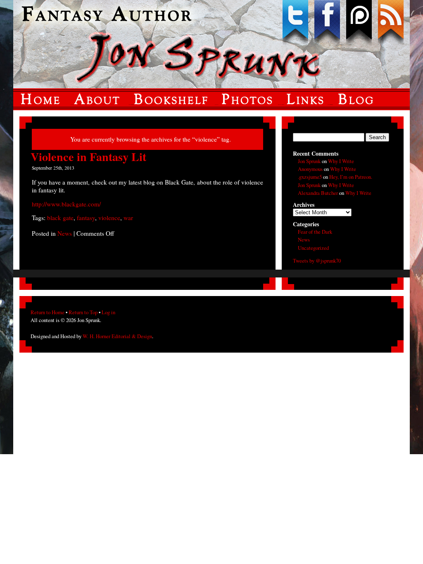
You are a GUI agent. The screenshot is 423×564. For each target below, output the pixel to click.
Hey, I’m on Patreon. (350, 176)
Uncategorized (313, 247)
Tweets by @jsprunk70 (317, 260)
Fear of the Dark (315, 231)
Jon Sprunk (309, 161)
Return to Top (83, 312)
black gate (60, 217)
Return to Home (47, 312)
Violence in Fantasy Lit (88, 156)
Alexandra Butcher (318, 193)
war (128, 217)
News (64, 233)
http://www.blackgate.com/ (66, 204)
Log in (108, 312)
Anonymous (310, 169)
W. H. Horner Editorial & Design (117, 336)
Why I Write (341, 161)
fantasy (86, 217)
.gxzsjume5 (310, 176)
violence (109, 217)
